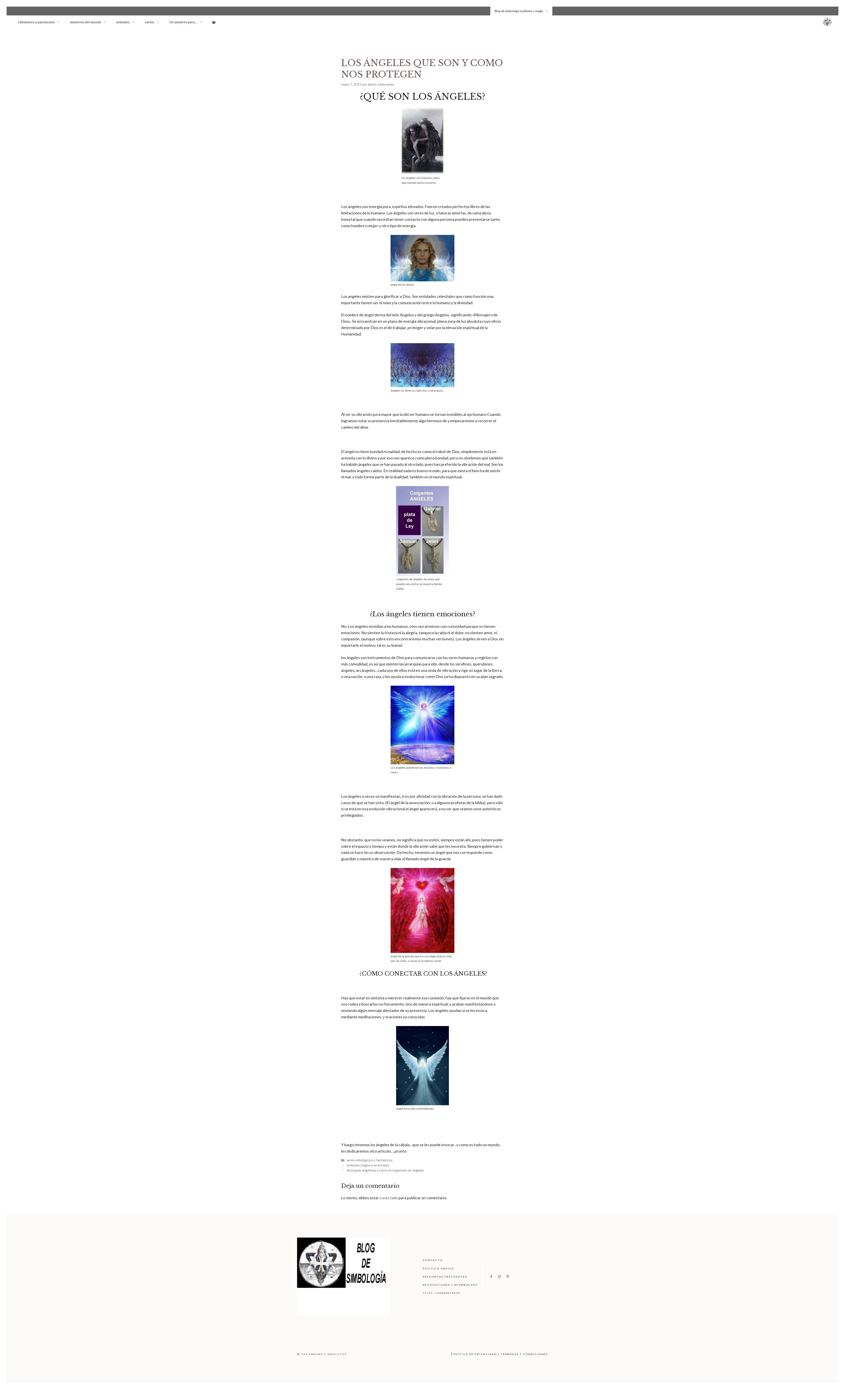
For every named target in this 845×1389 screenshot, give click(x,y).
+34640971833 (447, 1293)
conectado (388, 1197)
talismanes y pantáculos (36, 22)
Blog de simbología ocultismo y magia (519, 11)
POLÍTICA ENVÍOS (438, 1268)
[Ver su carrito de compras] (213, 22)
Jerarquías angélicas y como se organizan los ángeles (385, 1170)
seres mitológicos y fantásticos (369, 1160)
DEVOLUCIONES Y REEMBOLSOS (449, 1284)
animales (123, 22)
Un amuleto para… (183, 22)
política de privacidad (474, 1354)
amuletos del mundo (85, 22)
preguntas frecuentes (444, 1276)
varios (149, 22)
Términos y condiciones (524, 1354)
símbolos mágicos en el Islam (367, 1165)
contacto (432, 1260)
